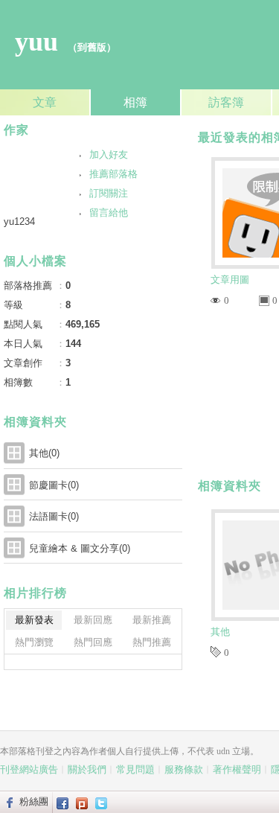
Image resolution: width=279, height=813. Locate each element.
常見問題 (135, 769)
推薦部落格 (113, 173)
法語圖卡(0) (54, 516)
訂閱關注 (108, 193)
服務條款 (183, 769)
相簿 (135, 102)
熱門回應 (93, 642)
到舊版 (91, 47)
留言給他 (108, 212)
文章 (45, 102)
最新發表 (34, 619)
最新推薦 (151, 619)
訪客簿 (226, 102)
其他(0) (44, 453)
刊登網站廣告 (29, 769)
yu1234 (19, 221)
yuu (36, 42)
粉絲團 (33, 801)
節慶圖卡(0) (54, 485)
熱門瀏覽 (34, 642)
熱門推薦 (151, 642)
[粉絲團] (8, 802)
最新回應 (93, 619)
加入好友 (108, 154)
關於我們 (87, 769)
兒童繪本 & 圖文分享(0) (79, 548)
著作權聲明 (237, 769)
